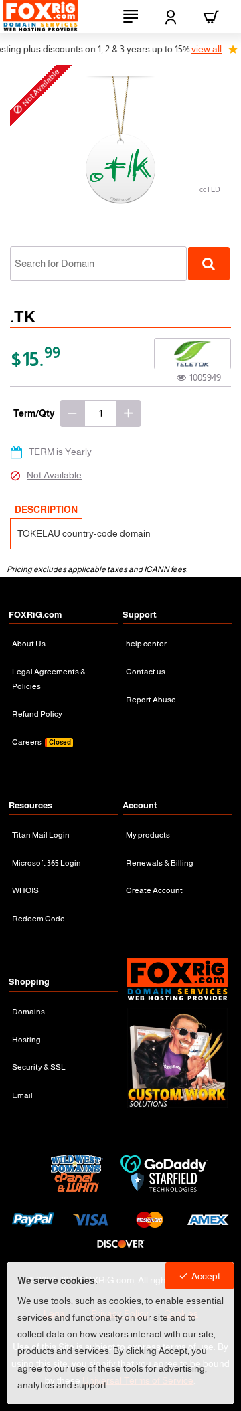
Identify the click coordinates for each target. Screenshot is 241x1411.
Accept (205, 1276)
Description (46, 509)
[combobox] (98, 263)
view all (196, 48)
